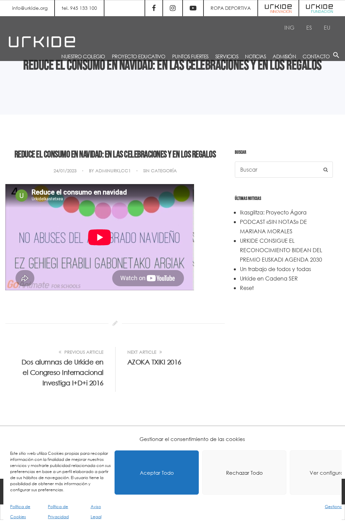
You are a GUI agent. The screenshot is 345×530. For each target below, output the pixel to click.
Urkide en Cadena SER (269, 278)
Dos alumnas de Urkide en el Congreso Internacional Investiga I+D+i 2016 (62, 372)
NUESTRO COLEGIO (83, 56)
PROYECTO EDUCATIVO (138, 56)
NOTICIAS (255, 56)
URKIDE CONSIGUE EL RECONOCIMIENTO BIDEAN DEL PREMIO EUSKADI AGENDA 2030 (281, 250)
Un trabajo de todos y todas (275, 268)
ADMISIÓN (284, 56)
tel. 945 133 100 (79, 8)
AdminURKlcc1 (113, 171)
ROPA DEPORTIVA (231, 8)
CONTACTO (316, 56)
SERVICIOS (227, 56)
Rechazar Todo (244, 472)
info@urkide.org (30, 8)
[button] (336, 56)
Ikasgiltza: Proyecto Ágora (273, 212)
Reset (247, 287)
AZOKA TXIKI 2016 (154, 362)
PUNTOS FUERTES (190, 56)
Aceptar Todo (157, 472)
